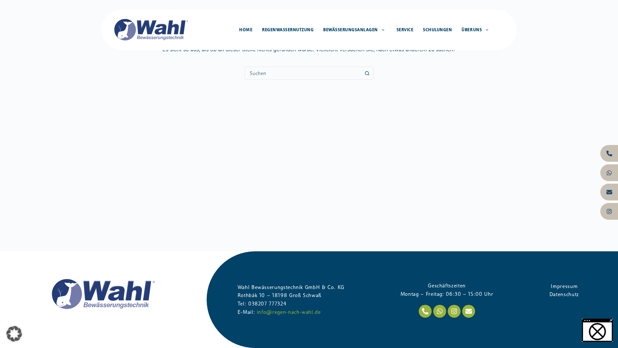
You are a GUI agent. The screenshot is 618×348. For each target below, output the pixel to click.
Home (245, 29)
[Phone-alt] (425, 311)
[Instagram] (454, 311)
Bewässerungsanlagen (350, 29)
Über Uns (472, 29)
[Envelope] (468, 311)
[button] (14, 334)
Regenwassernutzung (288, 29)
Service (405, 29)
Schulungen (437, 29)
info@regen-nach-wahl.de (289, 312)
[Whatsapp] (439, 311)
